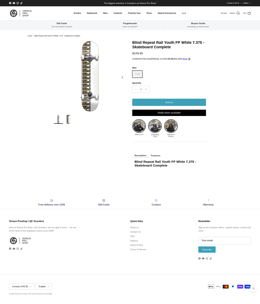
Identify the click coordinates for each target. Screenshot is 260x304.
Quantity (136, 83)
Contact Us (135, 232)
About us (134, 227)
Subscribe (207, 249)
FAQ (132, 236)
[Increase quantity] (147, 89)
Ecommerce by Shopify (43, 294)
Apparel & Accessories (167, 13)
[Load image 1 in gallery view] (90, 76)
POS (29, 294)
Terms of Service (138, 249)
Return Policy (136, 245)
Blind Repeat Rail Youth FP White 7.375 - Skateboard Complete (57, 36)
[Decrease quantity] (135, 89)
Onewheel (117, 13)
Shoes (149, 13)
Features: (156, 155)
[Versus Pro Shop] (20, 13)
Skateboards (92, 13)
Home (30, 36)
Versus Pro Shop (21, 294)
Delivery (134, 240)
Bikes (105, 13)
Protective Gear (134, 13)
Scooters (77, 13)
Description (140, 155)
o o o (184, 13)
